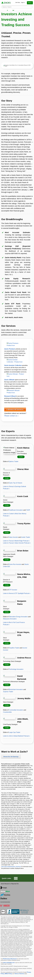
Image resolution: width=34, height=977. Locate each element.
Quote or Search (7, 7)
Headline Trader (14, 648)
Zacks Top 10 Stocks (15, 483)
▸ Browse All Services (15, 409)
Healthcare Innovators (16, 510)
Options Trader (13, 461)
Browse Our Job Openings (11, 756)
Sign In (23, 2)
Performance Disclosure (10, 958)
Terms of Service (19, 973)
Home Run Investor (15, 564)
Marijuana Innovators (10, 619)
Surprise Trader (8, 691)
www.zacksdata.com (9, 962)
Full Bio (21, 456)
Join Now (17, 2)
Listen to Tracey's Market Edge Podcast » (16, 541)
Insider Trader (25, 537)
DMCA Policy (8, 973)
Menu (30, 3)
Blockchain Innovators (16, 689)
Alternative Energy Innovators (18, 616)
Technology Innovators (16, 669)
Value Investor (13, 537)
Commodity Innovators (16, 710)
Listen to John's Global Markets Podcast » (16, 736)
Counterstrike (7, 712)
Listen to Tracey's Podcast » (17, 543)
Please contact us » (11, 416)
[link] (6, 2)
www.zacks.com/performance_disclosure (11, 866)
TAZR (28, 510)
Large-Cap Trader (14, 732)
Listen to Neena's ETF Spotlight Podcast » (16, 593)
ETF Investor (13, 590)
